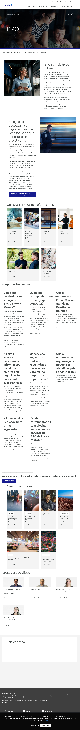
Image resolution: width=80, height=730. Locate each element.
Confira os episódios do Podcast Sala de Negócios (13, 519)
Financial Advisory (25, 687)
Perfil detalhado (10, 598)
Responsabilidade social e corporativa (67, 683)
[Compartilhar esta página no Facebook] (72, 14)
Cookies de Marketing (48, 711)
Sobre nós (62, 6)
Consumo (9, 680)
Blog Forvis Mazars (46, 514)
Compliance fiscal (46, 232)
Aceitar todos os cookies (68, 695)
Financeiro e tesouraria (46, 272)
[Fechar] (78, 6)
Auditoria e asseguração (24, 682)
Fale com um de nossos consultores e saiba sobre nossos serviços (21, 194)
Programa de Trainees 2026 (54, 682)
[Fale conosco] (14, 652)
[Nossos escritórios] (48, 652)
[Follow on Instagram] (43, 669)
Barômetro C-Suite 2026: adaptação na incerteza (64, 519)
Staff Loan (11, 271)
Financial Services (11, 685)
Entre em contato (9, 480)
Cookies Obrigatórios (12, 711)
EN (57, 2)
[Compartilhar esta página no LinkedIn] (68, 14)
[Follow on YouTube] (50, 669)
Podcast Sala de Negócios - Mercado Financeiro (30, 519)
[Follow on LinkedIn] (39, 669)
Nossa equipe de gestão (66, 686)
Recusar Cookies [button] (34, 725)
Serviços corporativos (64, 232)
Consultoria (23, 685)
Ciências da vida (11, 687)
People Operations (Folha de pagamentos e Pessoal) (30, 235)
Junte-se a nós (53, 6)
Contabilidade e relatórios (13, 232)
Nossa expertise (37, 6)
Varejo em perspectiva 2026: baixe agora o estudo (22, 559)
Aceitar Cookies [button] (46, 725)
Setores (27, 6)
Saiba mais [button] (47, 720)
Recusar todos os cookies (68, 700)
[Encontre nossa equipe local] (31, 652)
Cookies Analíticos (29, 711)
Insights (45, 6)
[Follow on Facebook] (47, 669)
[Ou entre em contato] (65, 652)
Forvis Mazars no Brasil (66, 680)
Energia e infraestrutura (10, 682)
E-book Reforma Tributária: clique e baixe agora (48, 560)
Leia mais (12, 242)
